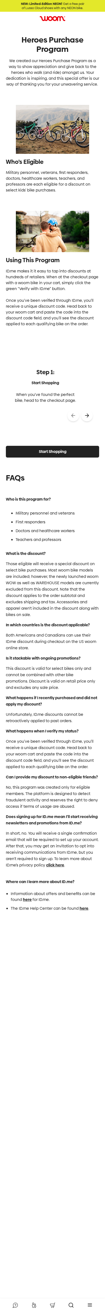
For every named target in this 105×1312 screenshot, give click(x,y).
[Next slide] (87, 415)
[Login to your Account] (34, 1305)
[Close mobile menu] (90, 1305)
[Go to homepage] (52, 18)
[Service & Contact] (15, 1305)
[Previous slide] (73, 415)
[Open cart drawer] (52, 1305)
